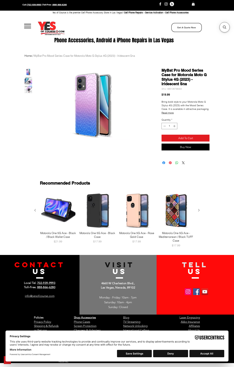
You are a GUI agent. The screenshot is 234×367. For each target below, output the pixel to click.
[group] (117, 220)
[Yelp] (172, 4)
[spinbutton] (169, 126)
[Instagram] (166, 4)
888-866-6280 (46, 287)
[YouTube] (204, 291)
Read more (168, 112)
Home (28, 55)
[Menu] (27, 26)
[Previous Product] (35, 210)
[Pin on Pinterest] (170, 163)
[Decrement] (164, 126)
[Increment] (175, 126)
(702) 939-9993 (34, 4)
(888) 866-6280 (59, 4)
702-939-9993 (46, 283)
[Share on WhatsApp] (177, 163)
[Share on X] (183, 163)
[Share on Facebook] (164, 163)
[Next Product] (199, 210)
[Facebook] (160, 4)
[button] (193, 4)
